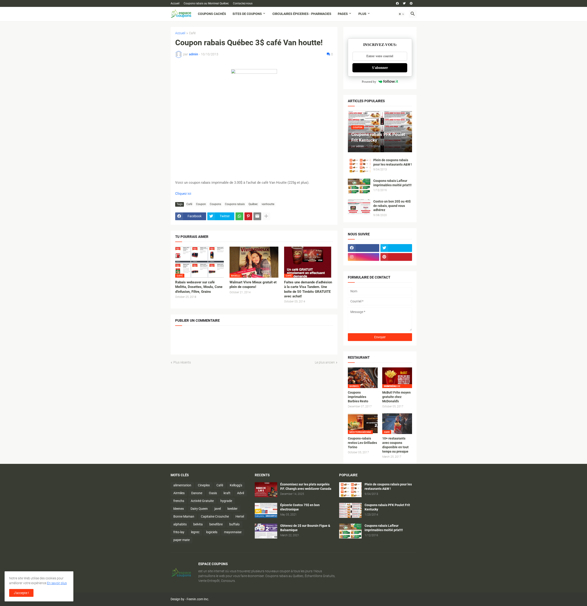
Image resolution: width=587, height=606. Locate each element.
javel (217, 508)
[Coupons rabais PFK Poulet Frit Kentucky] (350, 510)
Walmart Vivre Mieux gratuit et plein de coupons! (253, 284)
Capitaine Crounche (215, 516)
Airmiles (179, 493)
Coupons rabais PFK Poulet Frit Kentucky (387, 507)
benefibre (216, 524)
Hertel (239, 516)
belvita (198, 524)
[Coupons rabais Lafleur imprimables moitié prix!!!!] (359, 186)
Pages (343, 14)
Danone (196, 493)
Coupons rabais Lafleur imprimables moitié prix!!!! (392, 183)
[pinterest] (411, 3)
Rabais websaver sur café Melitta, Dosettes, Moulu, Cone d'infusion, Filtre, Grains (198, 287)
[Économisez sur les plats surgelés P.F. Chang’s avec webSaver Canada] (266, 489)
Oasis (213, 493)
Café (192, 33)
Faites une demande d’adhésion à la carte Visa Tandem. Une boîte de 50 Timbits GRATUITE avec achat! (308, 289)
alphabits (180, 524)
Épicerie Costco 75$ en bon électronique (300, 507)
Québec (253, 204)
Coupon (201, 204)
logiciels (211, 532)
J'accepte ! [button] (21, 593)
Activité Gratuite (202, 501)
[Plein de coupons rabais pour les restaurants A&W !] (359, 165)
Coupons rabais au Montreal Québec (206, 3)
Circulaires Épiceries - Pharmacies (301, 14)
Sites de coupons (247, 14)
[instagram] (363, 257)
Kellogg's (236, 485)
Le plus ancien (325, 362)
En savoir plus (57, 583)
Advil (240, 493)
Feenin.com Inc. (198, 599)
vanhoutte (268, 204)
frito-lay (178, 532)
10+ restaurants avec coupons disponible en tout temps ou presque (395, 445)
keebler (232, 508)
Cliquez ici (183, 194)
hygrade (226, 501)
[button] (401, 14)
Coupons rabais (235, 204)
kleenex (178, 508)
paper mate (181, 540)
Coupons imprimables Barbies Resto (358, 397)
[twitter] (404, 3)
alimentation (182, 485)
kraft (227, 493)
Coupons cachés (212, 14)
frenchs (178, 501)
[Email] (257, 216)
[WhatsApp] (239, 216)
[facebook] (397, 3)
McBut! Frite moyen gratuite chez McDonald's (396, 397)
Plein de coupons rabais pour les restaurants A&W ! (392, 162)
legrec (195, 532)
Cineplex (204, 485)
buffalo (234, 524)
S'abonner (380, 68)
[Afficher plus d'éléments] (266, 216)
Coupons (215, 204)
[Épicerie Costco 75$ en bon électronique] (266, 510)
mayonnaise (232, 532)
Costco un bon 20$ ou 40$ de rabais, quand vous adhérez (392, 206)
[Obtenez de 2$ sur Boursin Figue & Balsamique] (266, 531)
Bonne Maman (183, 516)
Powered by (369, 81)
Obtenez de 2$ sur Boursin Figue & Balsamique (305, 528)
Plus (362, 14)
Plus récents (182, 362)
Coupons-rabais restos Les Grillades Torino (362, 443)
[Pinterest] (248, 216)
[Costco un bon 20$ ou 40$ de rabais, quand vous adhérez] (359, 206)
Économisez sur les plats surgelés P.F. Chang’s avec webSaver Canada (305, 486)
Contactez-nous (242, 3)
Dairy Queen (199, 508)
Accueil (175, 3)
